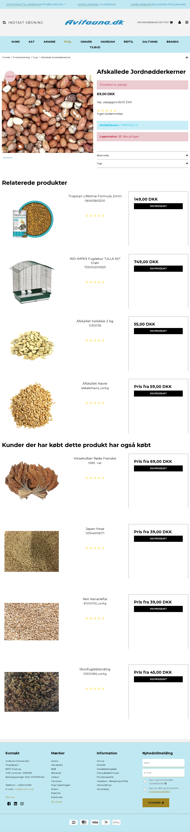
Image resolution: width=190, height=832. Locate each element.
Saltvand (150, 41)
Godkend (154, 802)
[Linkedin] (17, 803)
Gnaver (86, 41)
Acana (54, 761)
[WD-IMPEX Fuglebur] (31, 284)
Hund (16, 41)
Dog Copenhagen (60, 785)
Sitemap (10, 797)
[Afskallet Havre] (31, 409)
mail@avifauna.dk (24, 789)
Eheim (54, 789)
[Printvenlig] (186, 57)
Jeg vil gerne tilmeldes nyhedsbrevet (166, 781)
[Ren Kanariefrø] (31, 624)
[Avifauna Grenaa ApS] (95, 22)
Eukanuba (57, 797)
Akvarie (49, 41)
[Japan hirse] (31, 554)
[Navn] (163, 762)
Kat (32, 41)
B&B (53, 769)
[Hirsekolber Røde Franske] (31, 484)
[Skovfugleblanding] (31, 694)
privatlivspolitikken (159, 791)
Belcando (56, 772)
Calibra (55, 777)
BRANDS (173, 41)
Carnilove (56, 781)
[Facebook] (10, 803)
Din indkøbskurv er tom (152, 22)
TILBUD (95, 47)
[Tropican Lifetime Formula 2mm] (31, 221)
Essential (55, 793)
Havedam (108, 41)
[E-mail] (163, 772)
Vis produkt (158, 206)
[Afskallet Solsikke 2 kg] (31, 346)
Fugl (68, 41)
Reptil (128, 41)
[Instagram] (23, 803)
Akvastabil (57, 764)
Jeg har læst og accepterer (164, 790)
